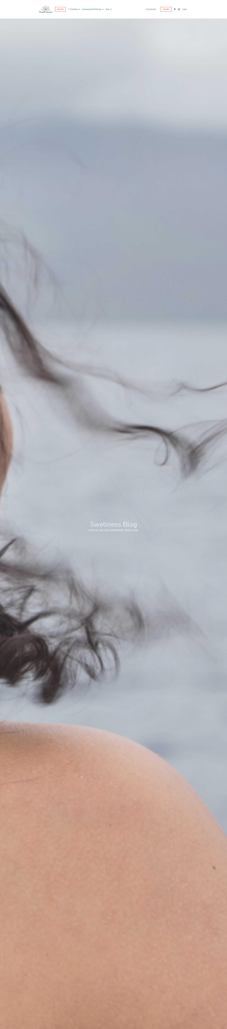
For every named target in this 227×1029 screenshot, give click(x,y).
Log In (184, 9)
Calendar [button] (166, 9)
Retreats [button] (60, 9)
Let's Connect (151, 9)
